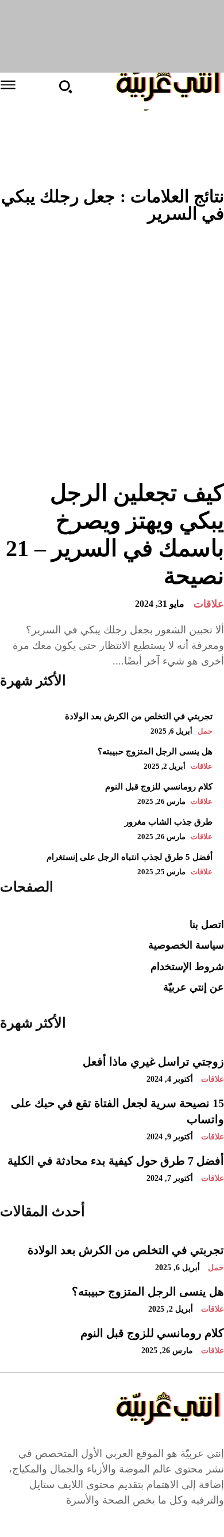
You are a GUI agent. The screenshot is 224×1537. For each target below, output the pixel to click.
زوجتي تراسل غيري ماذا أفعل (153, 1061)
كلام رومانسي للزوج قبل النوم (152, 1333)
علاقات (209, 604)
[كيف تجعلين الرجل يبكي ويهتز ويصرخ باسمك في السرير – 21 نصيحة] (112, 352)
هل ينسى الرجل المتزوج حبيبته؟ (148, 1291)
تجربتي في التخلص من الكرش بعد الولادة (139, 716)
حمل (205, 731)
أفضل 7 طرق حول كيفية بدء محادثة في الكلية (115, 1160)
